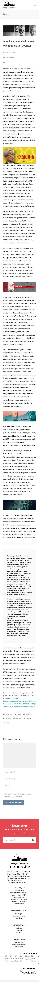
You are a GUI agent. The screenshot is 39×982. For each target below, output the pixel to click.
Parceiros (19, 932)
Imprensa (19, 930)
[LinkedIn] (29, 867)
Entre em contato (19, 916)
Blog (5, 62)
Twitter (18, 714)
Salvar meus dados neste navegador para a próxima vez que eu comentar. (17, 795)
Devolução (19, 914)
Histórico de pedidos (19, 944)
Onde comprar (19, 904)
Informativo (19, 947)
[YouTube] (18, 867)
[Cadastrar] (32, 840)
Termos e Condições (19, 901)
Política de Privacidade (19, 899)
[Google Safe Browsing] (28, 972)
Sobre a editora (19, 897)
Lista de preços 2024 (19, 895)
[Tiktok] (25, 867)
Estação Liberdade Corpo (19, 893)
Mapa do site (19, 918)
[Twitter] (14, 867)
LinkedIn (28, 718)
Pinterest (8, 718)
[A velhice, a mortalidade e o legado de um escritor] (19, 30)
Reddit (27, 714)
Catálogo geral (19, 890)
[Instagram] (22, 867)
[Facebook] (10, 867)
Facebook (8, 714)
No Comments (8, 57)
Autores (19, 928)
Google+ (18, 718)
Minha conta (19, 942)
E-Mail (7, 722)
